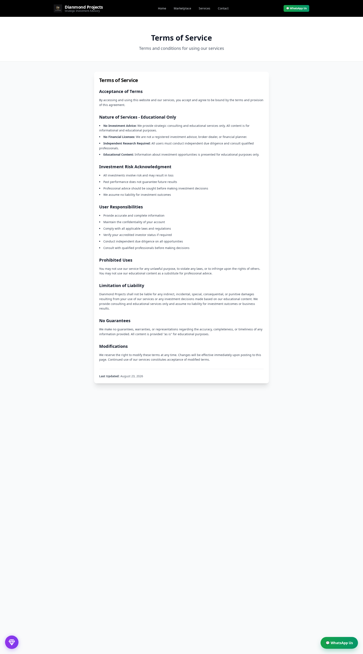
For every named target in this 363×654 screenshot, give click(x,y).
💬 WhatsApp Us (296, 8)
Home (162, 8)
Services (204, 8)
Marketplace (182, 8)
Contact (223, 8)
